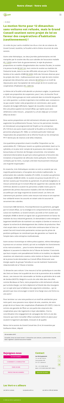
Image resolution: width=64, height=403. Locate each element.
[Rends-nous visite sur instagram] (59, 364)
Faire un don (16, 367)
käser (6, 339)
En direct (7, 22)
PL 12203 (7, 62)
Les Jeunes (28, 390)
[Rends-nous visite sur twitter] (59, 360)
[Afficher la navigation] (60, 15)
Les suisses (8, 390)
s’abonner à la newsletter (16, 361)
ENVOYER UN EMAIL (42, 372)
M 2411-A (21, 68)
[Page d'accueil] (6, 14)
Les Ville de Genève (50, 390)
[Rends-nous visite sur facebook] (59, 356)
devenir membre (16, 356)
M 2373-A (39, 80)
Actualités (7, 337)
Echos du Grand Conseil (18, 337)
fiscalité (54, 337)
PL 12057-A (28, 86)
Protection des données (16, 372)
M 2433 (29, 74)
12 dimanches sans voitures (33, 337)
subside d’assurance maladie (22, 339)
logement (11, 339)
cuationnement (46, 337)
